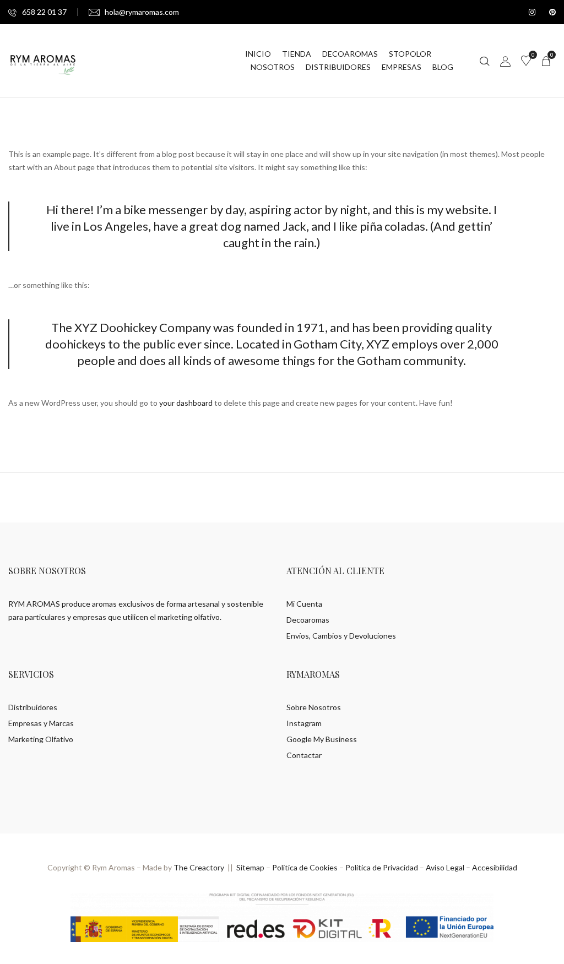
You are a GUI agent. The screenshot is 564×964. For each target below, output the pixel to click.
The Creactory (198, 867)
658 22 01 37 (44, 12)
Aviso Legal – (449, 867)
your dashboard (186, 402)
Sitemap (250, 867)
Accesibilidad (494, 867)
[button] (545, 60)
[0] (526, 61)
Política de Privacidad (381, 867)
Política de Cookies (305, 867)
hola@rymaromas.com (142, 12)
